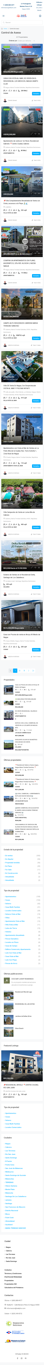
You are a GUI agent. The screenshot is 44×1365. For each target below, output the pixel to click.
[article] (22, 1075)
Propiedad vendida (27, 46)
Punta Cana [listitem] (9, 1165)
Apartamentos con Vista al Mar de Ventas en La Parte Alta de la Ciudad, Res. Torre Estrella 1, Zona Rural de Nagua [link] (21, 451)
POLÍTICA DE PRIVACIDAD (13, 1277)
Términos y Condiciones (13, 1273)
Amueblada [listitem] (9, 877)
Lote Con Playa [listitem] (11, 960)
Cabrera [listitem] (8, 1147)
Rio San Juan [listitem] (10, 1154)
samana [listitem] (8, 1200)
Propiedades (36, 46)
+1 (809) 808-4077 (8, 5)
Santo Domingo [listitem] (11, 1158)
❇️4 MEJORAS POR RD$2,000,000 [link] (25, 699)
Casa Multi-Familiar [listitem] (12, 907)
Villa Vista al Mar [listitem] (11, 925)
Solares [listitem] (8, 904)
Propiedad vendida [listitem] (12, 863)
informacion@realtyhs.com (8, 7)
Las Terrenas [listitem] (10, 1151)
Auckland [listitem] (8, 1225)
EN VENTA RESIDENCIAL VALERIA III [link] (26, 711)
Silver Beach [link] (19, 1028)
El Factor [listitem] (8, 1161)
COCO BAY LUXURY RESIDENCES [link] (22, 979)
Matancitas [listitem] (9, 1179)
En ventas (32, 109)
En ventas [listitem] (9, 856)
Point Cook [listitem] (9, 1218)
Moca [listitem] (7, 1214)
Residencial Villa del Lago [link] (23, 992)
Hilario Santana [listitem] (11, 1186)
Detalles (36, 94)
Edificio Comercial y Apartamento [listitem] (18, 949)
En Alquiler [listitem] (9, 859)
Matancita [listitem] (9, 1193)
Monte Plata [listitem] (10, 1189)
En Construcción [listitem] (11, 873)
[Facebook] (18, 1358)
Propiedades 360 (10, 1284)
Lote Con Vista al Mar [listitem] (13, 953)
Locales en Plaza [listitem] (11, 942)
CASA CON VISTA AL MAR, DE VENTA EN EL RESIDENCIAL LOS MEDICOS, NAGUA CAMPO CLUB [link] (20, 81)
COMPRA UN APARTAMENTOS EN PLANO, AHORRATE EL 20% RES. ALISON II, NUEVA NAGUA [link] (19, 263)
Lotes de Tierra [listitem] (11, 928)
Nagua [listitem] (7, 1144)
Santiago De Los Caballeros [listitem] (15, 1196)
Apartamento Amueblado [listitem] (14, 935)
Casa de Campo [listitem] (11, 946)
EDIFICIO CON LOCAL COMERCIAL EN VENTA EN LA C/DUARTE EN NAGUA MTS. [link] (26, 725)
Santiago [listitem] (8, 1203)
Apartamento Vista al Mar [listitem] (15, 921)
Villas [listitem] (7, 918)
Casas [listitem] (7, 900)
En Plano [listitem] (8, 866)
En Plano (28, 291)
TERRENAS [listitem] (9, 1182)
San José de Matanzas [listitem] (14, 1168)
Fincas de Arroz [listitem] (11, 963)
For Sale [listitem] (8, 870)
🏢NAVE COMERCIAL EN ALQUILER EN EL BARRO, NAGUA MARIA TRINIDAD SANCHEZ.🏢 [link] (27, 810)
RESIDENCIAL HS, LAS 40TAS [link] (25, 1004)
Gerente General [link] (12, 100)
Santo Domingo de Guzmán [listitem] (15, 1175)
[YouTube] (26, 1358)
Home (5, 28)
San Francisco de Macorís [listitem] (15, 1207)
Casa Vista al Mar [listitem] (12, 956)
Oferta (38, 109)
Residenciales (36, 291)
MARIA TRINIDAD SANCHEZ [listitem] (15, 1228)
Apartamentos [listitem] (10, 897)
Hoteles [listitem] (8, 932)
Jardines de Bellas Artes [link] (23, 1016)
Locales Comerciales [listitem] (13, 911)
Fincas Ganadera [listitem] (11, 939)
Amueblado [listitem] (9, 880)
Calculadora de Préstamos (13, 1287)
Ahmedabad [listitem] (10, 1221)
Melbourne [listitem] (9, 1172)
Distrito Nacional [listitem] (11, 1211)
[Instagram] (22, 1358)
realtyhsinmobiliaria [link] (13, 345)
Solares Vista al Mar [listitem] (13, 914)
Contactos (8, 1270)
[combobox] (26, 41)
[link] (22, 59)
